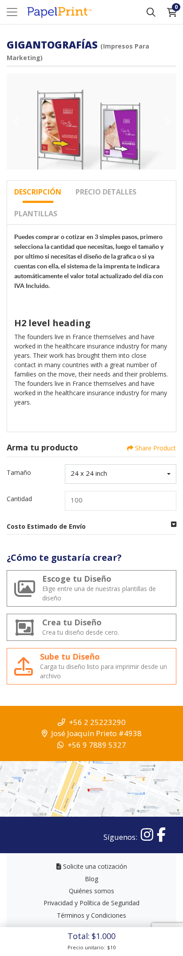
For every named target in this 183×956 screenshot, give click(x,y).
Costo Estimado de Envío (46, 526)
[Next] (167, 121)
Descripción (37, 192)
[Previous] (15, 121)
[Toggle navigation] (12, 12)
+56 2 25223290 (97, 722)
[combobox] (120, 474)
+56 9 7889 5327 (97, 745)
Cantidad (19, 498)
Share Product (155, 448)
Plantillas (35, 214)
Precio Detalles (106, 192)
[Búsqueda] (151, 12)
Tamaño (19, 472)
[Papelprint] (59, 12)
